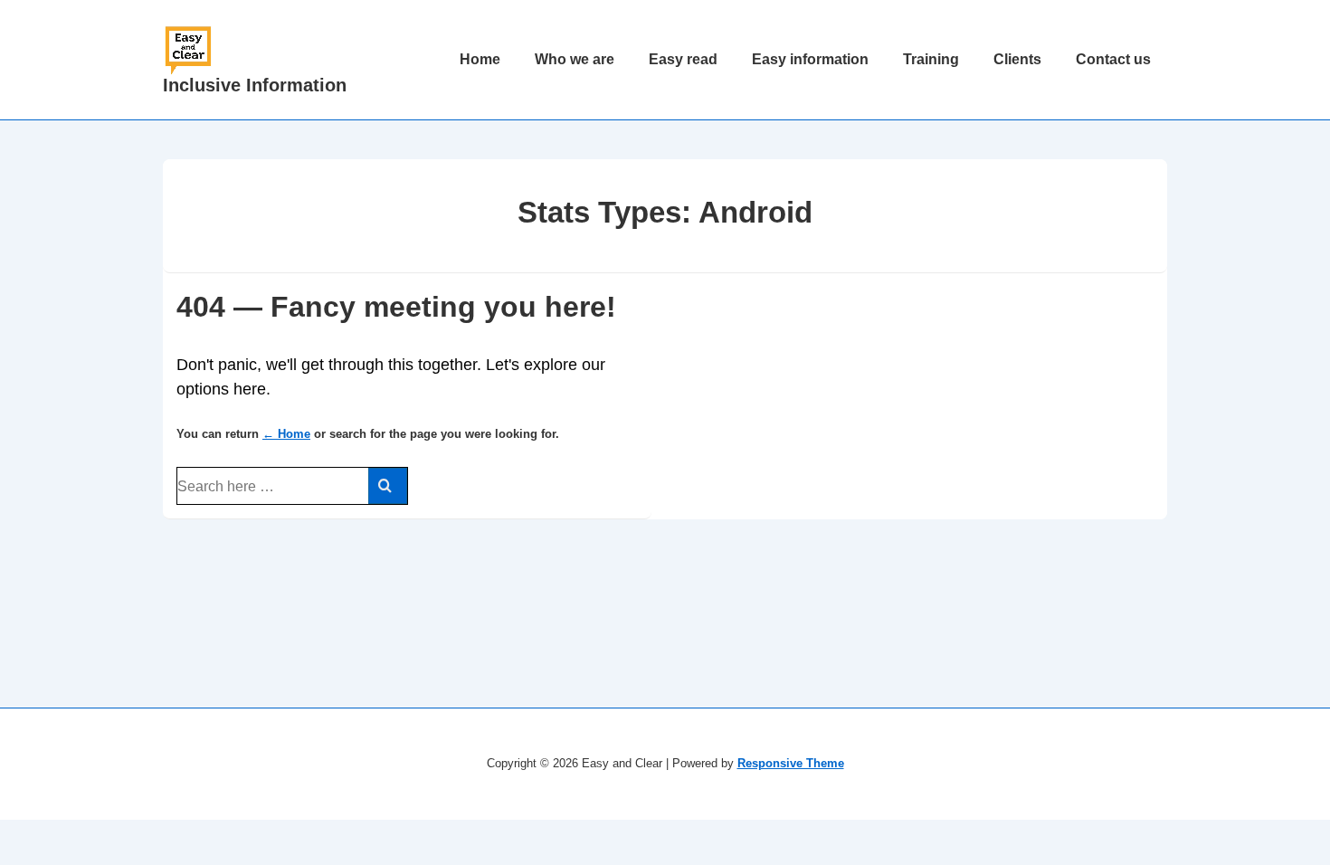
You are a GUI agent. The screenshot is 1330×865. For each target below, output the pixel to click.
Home (480, 59)
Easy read (683, 59)
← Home (286, 434)
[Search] (387, 486)
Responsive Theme (790, 763)
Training (931, 59)
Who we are (574, 59)
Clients (1017, 59)
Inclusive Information (255, 85)
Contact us (1113, 59)
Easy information (810, 59)
